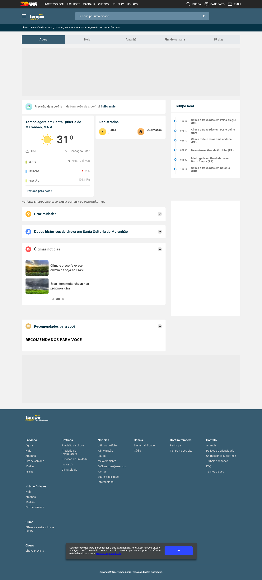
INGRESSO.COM (54, 4)
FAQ (208, 466)
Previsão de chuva (73, 445)
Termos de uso (215, 471)
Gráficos (67, 440)
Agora (44, 39)
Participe (175, 445)
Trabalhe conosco (217, 461)
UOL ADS (132, 4)
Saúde (102, 455)
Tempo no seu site (181, 450)
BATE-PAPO (217, 4)
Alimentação (105, 450)
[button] (53, 299)
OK (178, 550)
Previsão (31, 440)
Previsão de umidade (74, 459)
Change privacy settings (221, 455)
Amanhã (131, 39)
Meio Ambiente (107, 461)
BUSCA (196, 4)
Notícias (103, 440)
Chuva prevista (35, 550)
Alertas (102, 471)
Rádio (137, 450)
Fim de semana (175, 39)
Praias (30, 471)
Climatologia (69, 469)
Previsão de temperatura (69, 452)
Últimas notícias (108, 445)
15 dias (218, 39)
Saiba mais (108, 106)
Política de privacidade (108, 553)
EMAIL (238, 4)
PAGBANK (89, 4)
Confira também (180, 440)
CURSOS (103, 4)
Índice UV (67, 464)
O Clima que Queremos (112, 466)
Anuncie (211, 445)
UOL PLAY (118, 4)
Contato (211, 440)
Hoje (87, 39)
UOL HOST (73, 4)
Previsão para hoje (38, 191)
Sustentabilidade (108, 476)
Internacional (106, 481)
